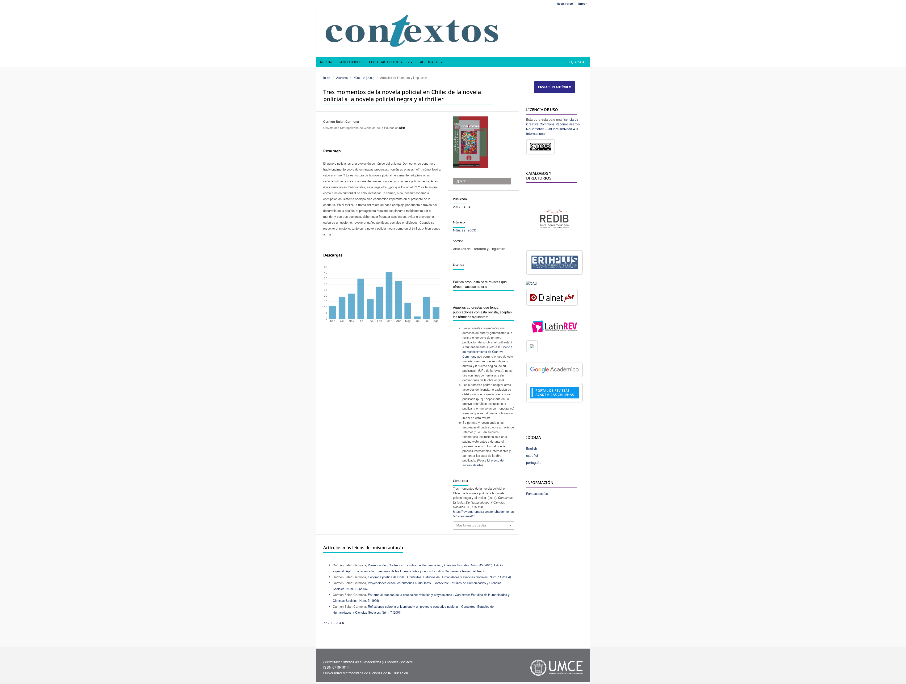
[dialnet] (552, 298)
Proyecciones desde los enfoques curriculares (400, 583)
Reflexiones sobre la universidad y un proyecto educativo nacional (413, 606)
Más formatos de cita (471, 525)
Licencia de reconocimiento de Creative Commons (487, 352)
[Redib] (554, 217)
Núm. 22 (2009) (363, 77)
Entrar (582, 3)
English (531, 448)
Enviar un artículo (554, 87)
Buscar (580, 62)
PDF (462, 181)
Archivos (342, 77)
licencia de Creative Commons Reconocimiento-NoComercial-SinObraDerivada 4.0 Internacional (553, 126)
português (533, 462)
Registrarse (565, 3)
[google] (554, 370)
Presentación (377, 565)
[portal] (554, 393)
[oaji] (531, 282)
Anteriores (350, 62)
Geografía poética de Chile (386, 577)
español (532, 455)
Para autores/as (537, 493)
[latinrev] (554, 326)
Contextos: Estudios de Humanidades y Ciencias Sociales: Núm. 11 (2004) (459, 577)
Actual (326, 62)
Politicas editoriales (389, 62)
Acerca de (430, 62)
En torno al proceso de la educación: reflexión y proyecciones (410, 594)
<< (325, 622)
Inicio (326, 77)
